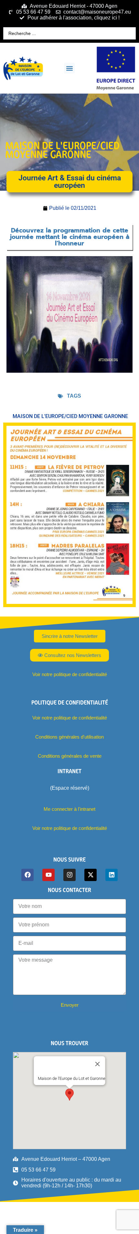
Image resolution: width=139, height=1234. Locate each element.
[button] (69, 68)
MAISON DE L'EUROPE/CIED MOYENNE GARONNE (62, 149)
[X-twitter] (90, 875)
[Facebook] (27, 875)
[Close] (97, 1064)
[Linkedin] (111, 875)
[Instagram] (69, 875)
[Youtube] (48, 875)
